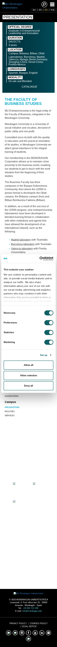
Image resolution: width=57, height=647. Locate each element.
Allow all (28, 365)
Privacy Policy (18, 623)
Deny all (28, 385)
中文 (53, 10)
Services (9, 415)
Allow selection (28, 375)
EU (34, 10)
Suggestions (12, 396)
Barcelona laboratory (23, 244)
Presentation (12, 407)
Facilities (10, 411)
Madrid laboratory (21, 239)
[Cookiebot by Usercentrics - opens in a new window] (40, 259)
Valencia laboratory (22, 248)
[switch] (48, 322)
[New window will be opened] (18, 469)
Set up (43, 355)
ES (40, 10)
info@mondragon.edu (32, 611)
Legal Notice (29, 626)
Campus (10, 402)
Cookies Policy (39, 623)
